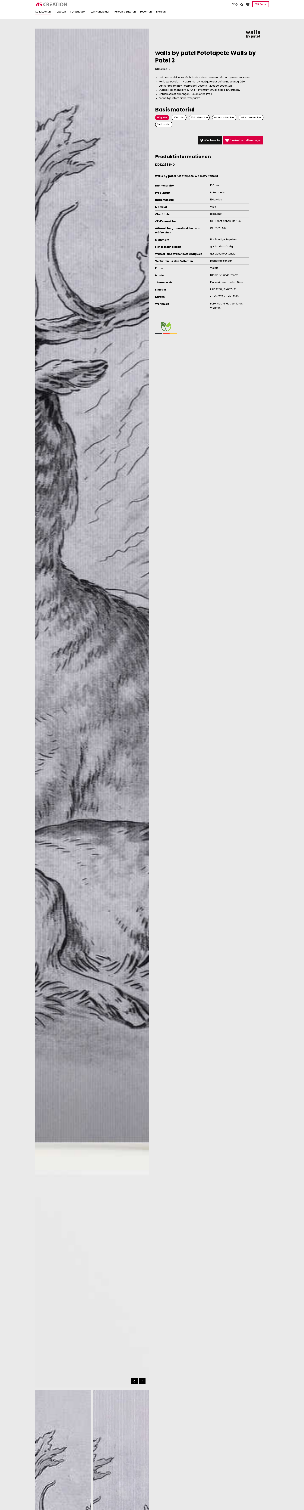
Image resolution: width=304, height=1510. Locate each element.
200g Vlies (179, 117)
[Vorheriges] (134, 1381)
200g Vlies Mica (199, 117)
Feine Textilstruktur (251, 117)
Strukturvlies (164, 124)
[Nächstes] (142, 1381)
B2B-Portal (260, 4)
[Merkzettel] (247, 4)
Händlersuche (211, 140)
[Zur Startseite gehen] (72, 4)
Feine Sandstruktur (224, 117)
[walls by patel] (253, 34)
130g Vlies (162, 117)
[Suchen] (241, 4)
